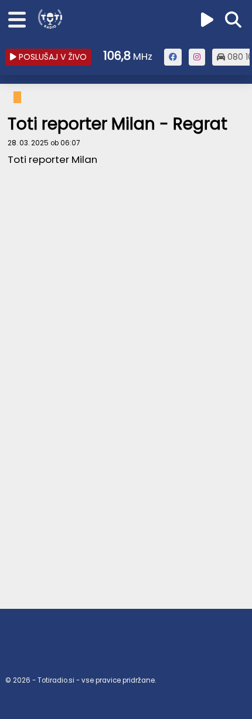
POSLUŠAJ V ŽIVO (51, 57)
